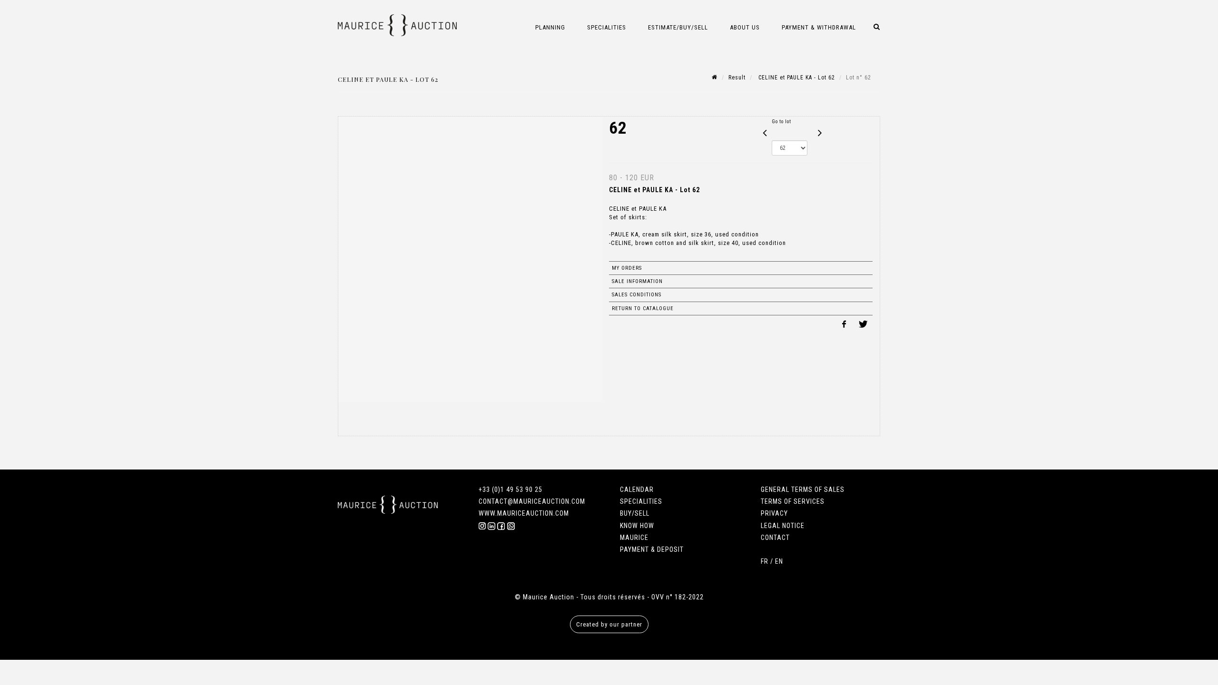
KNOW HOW (637, 525)
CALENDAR (637, 489)
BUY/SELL (634, 513)
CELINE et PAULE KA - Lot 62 (795, 77)
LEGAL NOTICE (783, 525)
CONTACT (775, 537)
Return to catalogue (643, 308)
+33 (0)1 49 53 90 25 (510, 489)
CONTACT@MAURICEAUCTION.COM (532, 501)
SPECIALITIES (641, 501)
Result (737, 77)
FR (764, 561)
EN (779, 561)
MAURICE (634, 537)
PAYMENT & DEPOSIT (652, 549)
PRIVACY (774, 513)
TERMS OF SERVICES (793, 501)
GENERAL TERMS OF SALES (803, 489)
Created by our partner (609, 624)
